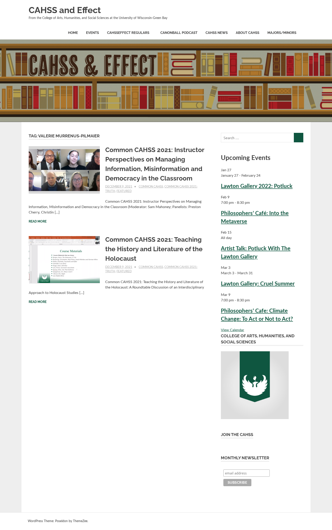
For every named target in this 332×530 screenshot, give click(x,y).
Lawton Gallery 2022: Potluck (256, 186)
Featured (124, 191)
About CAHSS (247, 33)
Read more (38, 221)
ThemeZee (80, 521)
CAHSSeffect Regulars (128, 33)
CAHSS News (217, 33)
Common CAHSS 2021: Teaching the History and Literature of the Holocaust (154, 249)
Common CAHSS (151, 186)
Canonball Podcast (178, 33)
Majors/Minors (281, 33)
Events (92, 33)
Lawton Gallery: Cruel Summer (258, 284)
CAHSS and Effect (65, 10)
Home (73, 33)
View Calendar (232, 330)
